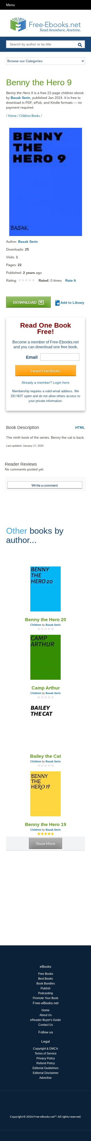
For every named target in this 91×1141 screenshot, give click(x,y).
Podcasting (45, 993)
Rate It (70, 280)
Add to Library (72, 303)
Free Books (45, 974)
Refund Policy (45, 1063)
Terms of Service (46, 1053)
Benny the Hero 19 (45, 824)
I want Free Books (45, 370)
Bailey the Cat (45, 756)
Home (45, 1010)
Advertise (45, 1078)
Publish (45, 988)
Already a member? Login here (45, 382)
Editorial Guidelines (45, 1068)
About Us (46, 1015)
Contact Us (45, 1025)
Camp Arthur (46, 687)
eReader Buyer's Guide (45, 1020)
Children (35, 624)
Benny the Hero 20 (45, 619)
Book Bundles (45, 983)
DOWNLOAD (25, 302)
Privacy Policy (45, 1058)
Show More (45, 843)
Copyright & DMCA (45, 1048)
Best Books (45, 978)
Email (32, 357)
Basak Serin (20, 98)
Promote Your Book (45, 998)
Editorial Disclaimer (45, 1073)
